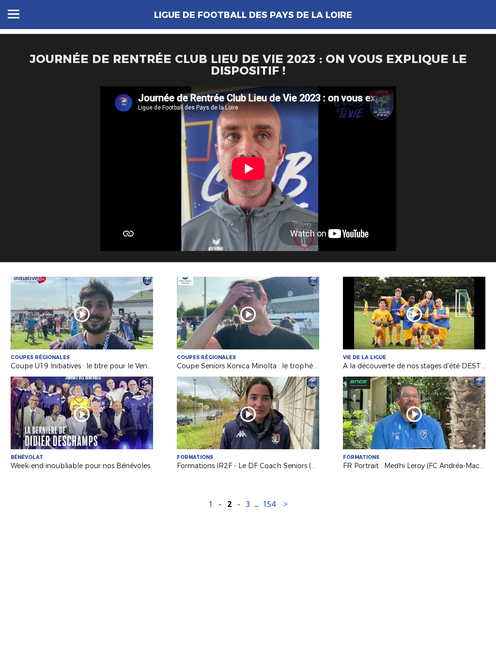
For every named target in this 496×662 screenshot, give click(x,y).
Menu (13, 14)
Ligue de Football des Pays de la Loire (253, 15)
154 (269, 504)
